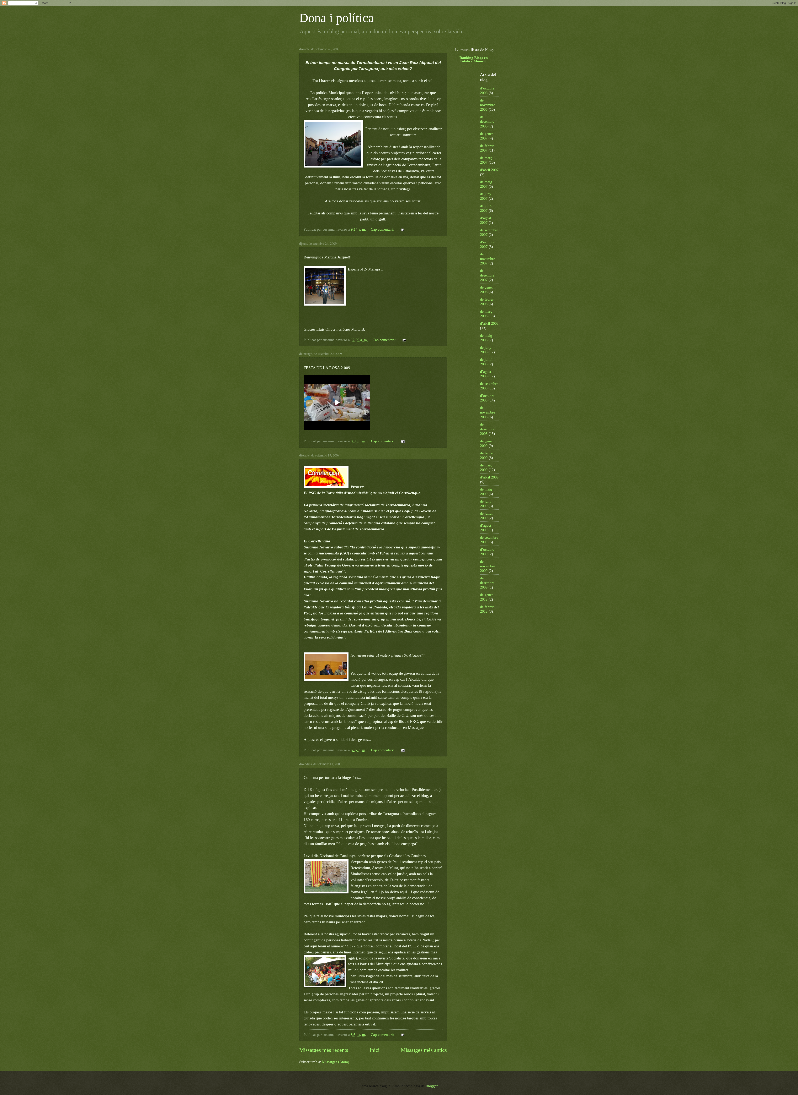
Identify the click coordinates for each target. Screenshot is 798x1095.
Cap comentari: (383, 229)
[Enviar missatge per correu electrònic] (402, 229)
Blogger (431, 1086)
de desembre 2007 (487, 275)
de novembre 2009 (487, 566)
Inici (374, 1050)
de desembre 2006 (487, 121)
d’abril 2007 (489, 170)
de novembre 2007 (487, 258)
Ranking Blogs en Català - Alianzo (473, 59)
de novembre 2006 (487, 104)
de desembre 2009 (487, 582)
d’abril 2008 (489, 323)
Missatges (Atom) (335, 1062)
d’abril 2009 (489, 477)
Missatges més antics (424, 1050)
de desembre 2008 (487, 429)
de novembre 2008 (487, 412)
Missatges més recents (323, 1050)
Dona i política (336, 18)
